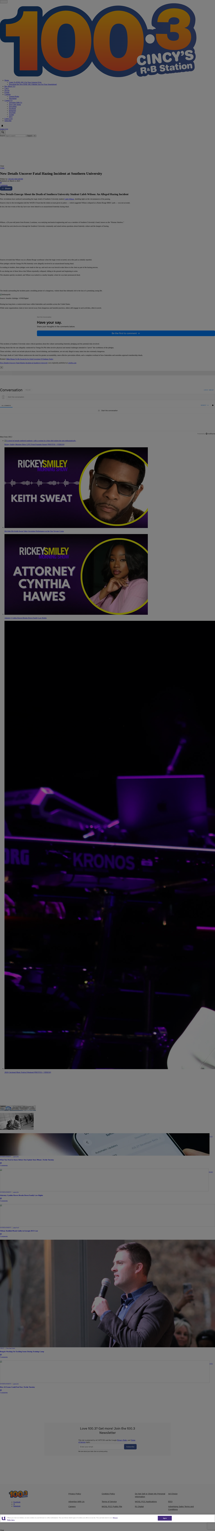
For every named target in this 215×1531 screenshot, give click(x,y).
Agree (165, 1518)
